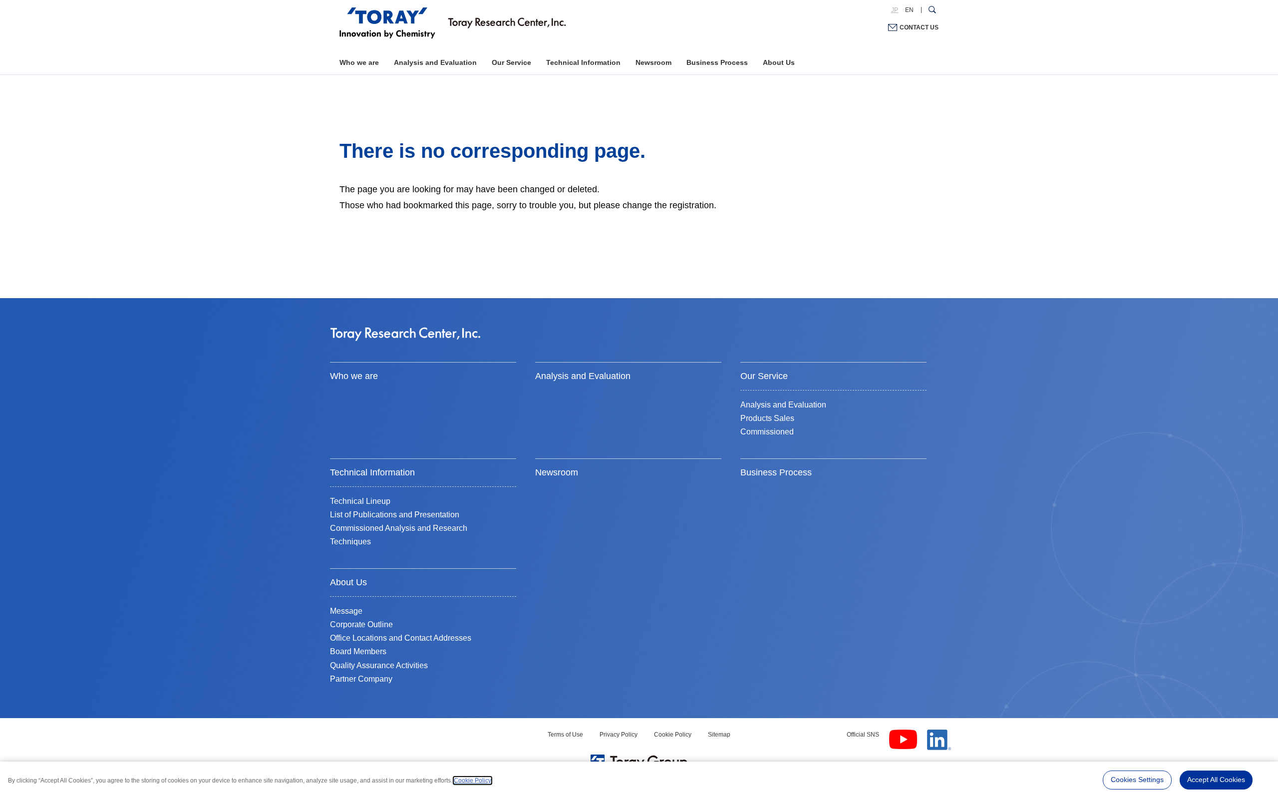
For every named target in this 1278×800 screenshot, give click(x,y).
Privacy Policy (619, 734)
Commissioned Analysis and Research (398, 528)
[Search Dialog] (932, 9)
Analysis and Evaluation (435, 62)
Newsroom (653, 62)
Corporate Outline (361, 624)
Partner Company (361, 679)
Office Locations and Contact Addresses (400, 638)
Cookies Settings (1137, 780)
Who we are (359, 62)
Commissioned (767, 431)
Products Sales (767, 418)
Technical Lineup (360, 501)
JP (894, 9)
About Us (779, 62)
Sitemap (719, 734)
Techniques (350, 541)
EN (909, 9)
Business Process (717, 62)
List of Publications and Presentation (394, 514)
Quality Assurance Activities (379, 665)
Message (346, 611)
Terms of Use (565, 734)
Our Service (511, 62)
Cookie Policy (672, 734)
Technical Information (583, 62)
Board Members (358, 651)
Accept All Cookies (1216, 780)
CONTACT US (919, 27)
